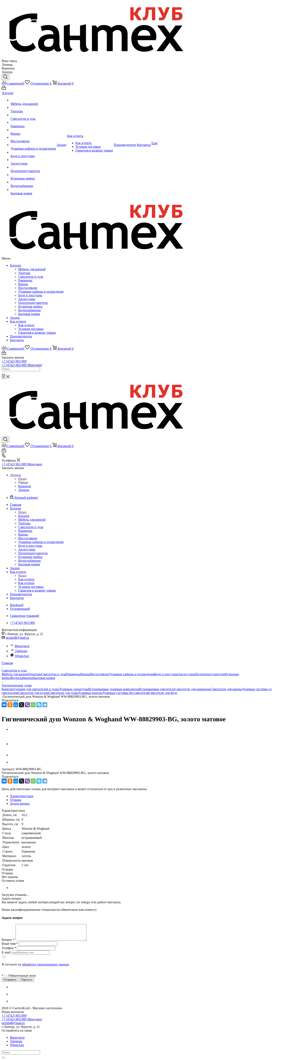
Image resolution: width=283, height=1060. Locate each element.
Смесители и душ (30, 276)
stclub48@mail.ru (17, 637)
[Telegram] (44, 704)
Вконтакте (22, 646)
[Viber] (27, 704)
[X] (21, 704)
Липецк (23, 490)
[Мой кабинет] (4, 88)
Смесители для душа (63, 693)
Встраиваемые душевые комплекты (113, 689)
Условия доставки (31, 329)
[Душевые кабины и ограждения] (33, 145)
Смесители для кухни (33, 693)
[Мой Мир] (15, 704)
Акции (15, 317)
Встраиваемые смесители (157, 689)
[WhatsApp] (33, 704)
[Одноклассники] (9, 704)
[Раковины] (33, 122)
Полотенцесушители (33, 302)
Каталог (15, 265)
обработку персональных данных (45, 964)
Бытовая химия (29, 314)
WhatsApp (22, 656)
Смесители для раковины (192, 689)
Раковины (25, 280)
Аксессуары (26, 299)
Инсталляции (27, 288)
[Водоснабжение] (33, 182)
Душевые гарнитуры (73, 689)
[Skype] (38, 704)
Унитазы (24, 273)
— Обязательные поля (19, 975)
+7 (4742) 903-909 (14, 361)
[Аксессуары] (33, 160)
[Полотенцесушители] (33, 167)
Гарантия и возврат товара (37, 332)
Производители (21, 336)
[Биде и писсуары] (33, 152)
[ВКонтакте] (4, 704)
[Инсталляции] (33, 137)
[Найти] (3, 374)
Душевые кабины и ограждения (40, 291)
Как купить (18, 321)
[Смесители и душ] (33, 115)
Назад (22, 478)
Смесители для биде (163, 693)
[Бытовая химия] (33, 190)
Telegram (21, 651)
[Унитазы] (33, 107)
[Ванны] (33, 130)
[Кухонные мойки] (33, 175)
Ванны (23, 284)
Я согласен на (35, 964)
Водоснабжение (29, 310)
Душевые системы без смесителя (125, 693)
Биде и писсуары (30, 295)
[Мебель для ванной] (33, 100)
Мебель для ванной (32, 269)
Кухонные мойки (30, 306)
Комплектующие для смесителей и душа (30, 689)
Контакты (17, 340)
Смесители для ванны (226, 689)
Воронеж (24, 486)
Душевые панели (90, 693)
